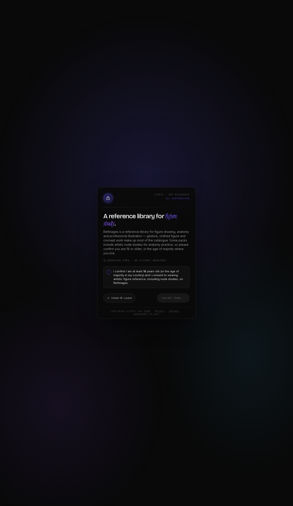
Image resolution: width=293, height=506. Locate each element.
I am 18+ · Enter (173, 298)
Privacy (160, 311)
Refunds (174, 311)
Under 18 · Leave (121, 298)
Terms (147, 311)
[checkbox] (109, 272)
